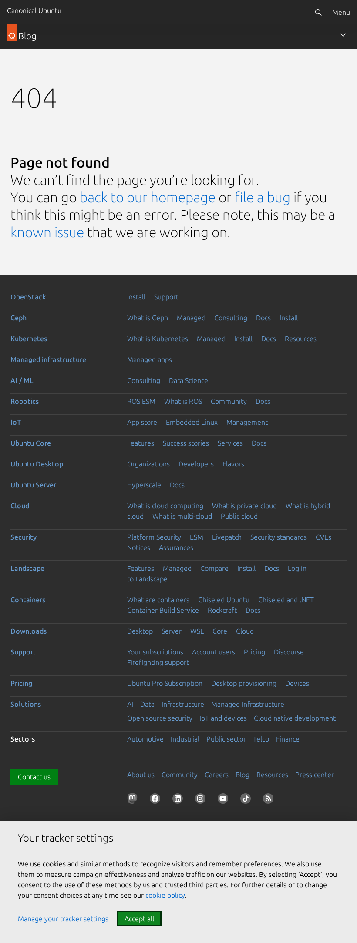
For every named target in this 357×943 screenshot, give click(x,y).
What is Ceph (147, 318)
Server (172, 631)
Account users (213, 652)
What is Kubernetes (157, 338)
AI (130, 704)
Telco (261, 739)
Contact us (34, 777)
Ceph (18, 318)
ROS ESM (141, 401)
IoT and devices (223, 718)
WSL (197, 631)
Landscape (27, 568)
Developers (196, 464)
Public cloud (239, 516)
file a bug (262, 197)
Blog (242, 775)
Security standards (278, 537)
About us (141, 775)
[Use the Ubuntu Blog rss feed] (270, 800)
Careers (217, 775)
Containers (27, 600)
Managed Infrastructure (247, 704)
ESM (196, 537)
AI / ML (22, 380)
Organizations (148, 464)
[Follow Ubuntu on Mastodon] (134, 800)
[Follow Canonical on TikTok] (247, 800)
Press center (314, 775)
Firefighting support (158, 662)
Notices (138, 547)
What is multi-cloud (182, 516)
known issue (47, 232)
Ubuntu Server (33, 485)
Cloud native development (295, 718)
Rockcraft (222, 610)
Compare (214, 568)
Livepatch (227, 537)
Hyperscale (144, 485)
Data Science (188, 380)
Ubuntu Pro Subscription (164, 683)
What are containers (158, 600)
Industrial (185, 739)
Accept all (139, 919)
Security (23, 537)
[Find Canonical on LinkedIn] (179, 800)
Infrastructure (183, 704)
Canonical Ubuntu (34, 10)
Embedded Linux (192, 422)
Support (166, 297)
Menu (341, 12)
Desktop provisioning (243, 683)
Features (140, 443)
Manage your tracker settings (63, 919)
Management (247, 422)
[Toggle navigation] (343, 34)
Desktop (140, 631)
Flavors (233, 464)
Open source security (159, 718)
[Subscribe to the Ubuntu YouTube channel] (225, 800)
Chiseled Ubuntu (223, 600)
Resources (301, 338)
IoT (15, 422)
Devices (297, 683)
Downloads (28, 631)
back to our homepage (148, 197)
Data (147, 704)
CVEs (323, 537)
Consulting (230, 318)
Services (230, 443)
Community (229, 401)
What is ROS (183, 401)
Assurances (176, 547)
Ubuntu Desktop (36, 464)
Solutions (25, 704)
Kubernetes (28, 338)
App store (142, 422)
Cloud (19, 506)
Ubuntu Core (30, 443)
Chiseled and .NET (286, 600)
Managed (191, 318)
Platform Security (154, 537)
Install (136, 297)
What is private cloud (244, 506)
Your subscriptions (155, 652)
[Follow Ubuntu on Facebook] (157, 800)
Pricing (254, 652)
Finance (288, 739)
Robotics (24, 401)
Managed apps (149, 359)
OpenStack (28, 297)
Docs (263, 318)
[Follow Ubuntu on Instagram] (202, 800)
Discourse (289, 652)
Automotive (145, 739)
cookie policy (165, 895)
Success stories (186, 443)
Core (219, 631)
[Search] (318, 12)
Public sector (226, 739)
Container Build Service (163, 610)
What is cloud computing (165, 506)
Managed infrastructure (48, 359)
